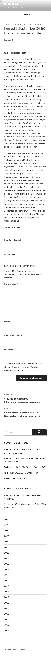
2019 (6, 558)
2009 (6, 614)
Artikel (12, 255)
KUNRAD (12, 4)
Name (8, 322)
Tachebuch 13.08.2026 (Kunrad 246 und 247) (25, 467)
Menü (27, 15)
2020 (6, 553)
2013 (6, 592)
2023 (6, 536)
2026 (6, 519)
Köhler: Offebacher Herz (15, 478)
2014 (6, 586)
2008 (6, 619)
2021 (6, 547)
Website (8, 350)
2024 (6, 530)
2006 (6, 630)
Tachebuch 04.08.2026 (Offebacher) (21, 473)
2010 (6, 608)
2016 (6, 575)
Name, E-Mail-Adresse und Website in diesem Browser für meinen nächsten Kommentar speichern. (23, 367)
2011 (6, 603)
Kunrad (36, 25)
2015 (6, 580)
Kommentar (11, 284)
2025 (6, 525)
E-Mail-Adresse (13, 336)
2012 (6, 597)
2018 (6, 564)
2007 (6, 625)
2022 (6, 542)
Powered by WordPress (14, 649)
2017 (6, 569)
